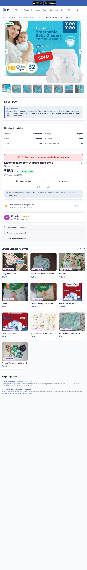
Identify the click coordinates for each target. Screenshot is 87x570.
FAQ (68, 10)
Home (4, 17)
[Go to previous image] (5, 51)
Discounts (54, 10)
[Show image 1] (6, 88)
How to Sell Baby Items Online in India (17, 381)
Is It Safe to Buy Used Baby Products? (17, 389)
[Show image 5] (48, 88)
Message (65, 181)
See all (82, 249)
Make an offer (25, 181)
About (26, 10)
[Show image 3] (27, 88)
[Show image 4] (37, 88)
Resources (35, 10)
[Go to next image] (81, 51)
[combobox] (17, 10)
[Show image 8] (79, 88)
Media (44, 10)
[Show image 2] (16, 88)
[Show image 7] (68, 88)
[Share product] (81, 163)
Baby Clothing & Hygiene (27, 17)
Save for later (44, 187)
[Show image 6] (58, 88)
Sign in (79, 10)
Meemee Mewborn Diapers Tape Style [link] (59, 17)
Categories (12, 17)
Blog (62, 10)
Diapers (40, 17)
